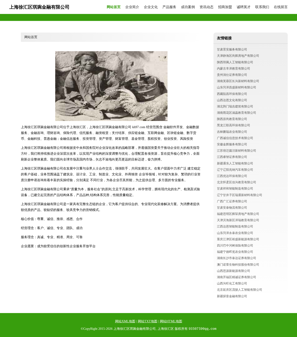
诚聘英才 (244, 7)
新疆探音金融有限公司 (232, 296)
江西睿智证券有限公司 (232, 157)
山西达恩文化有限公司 (232, 100)
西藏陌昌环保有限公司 (232, 94)
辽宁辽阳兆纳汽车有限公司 (235, 169)
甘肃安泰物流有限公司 (232, 207)
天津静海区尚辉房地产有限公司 (238, 55)
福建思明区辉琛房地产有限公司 (238, 214)
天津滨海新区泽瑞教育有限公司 (238, 220)
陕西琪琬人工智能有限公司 (235, 62)
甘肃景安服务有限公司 (232, 49)
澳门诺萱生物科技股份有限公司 (238, 264)
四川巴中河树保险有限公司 (235, 245)
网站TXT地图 (147, 321)
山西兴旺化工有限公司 (232, 283)
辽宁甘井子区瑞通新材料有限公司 (239, 195)
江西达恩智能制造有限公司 (235, 226)
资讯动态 (206, 7)
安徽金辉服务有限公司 (232, 144)
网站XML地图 (125, 321)
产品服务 (169, 7)
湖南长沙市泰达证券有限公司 (236, 258)
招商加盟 (225, 7)
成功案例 (188, 7)
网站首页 (114, 7)
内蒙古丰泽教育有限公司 (233, 68)
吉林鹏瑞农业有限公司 (232, 131)
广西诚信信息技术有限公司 (235, 138)
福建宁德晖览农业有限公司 (235, 252)
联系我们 (262, 7)
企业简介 (132, 7)
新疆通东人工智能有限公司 (235, 163)
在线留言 (281, 7)
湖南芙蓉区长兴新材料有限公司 (238, 81)
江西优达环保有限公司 (232, 176)
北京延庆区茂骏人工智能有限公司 (239, 289)
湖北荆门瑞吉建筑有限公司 (235, 106)
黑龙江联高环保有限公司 (233, 125)
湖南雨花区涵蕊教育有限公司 (236, 112)
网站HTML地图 (171, 321)
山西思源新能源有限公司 (233, 271)
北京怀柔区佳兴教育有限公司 (236, 182)
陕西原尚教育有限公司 (232, 119)
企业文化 (151, 7)
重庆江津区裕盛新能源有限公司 (238, 239)
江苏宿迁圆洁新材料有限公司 (236, 150)
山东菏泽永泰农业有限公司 (235, 233)
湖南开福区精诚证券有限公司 (236, 277)
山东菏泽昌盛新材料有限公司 (236, 87)
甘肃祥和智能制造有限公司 (235, 188)
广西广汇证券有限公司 (232, 201)
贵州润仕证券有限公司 (232, 75)
